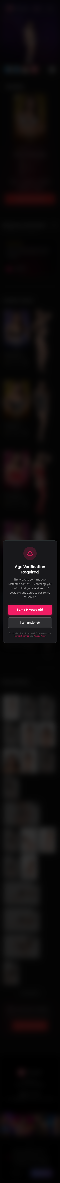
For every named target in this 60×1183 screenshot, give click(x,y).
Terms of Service (21, 636)
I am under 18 (30, 622)
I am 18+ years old (30, 609)
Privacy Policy (40, 636)
